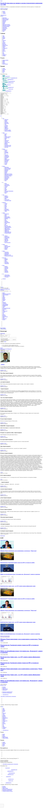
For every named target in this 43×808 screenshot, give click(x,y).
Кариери (4, 21)
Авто (3, 41)
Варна (4, 70)
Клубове (4, 50)
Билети (4, 319)
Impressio (4, 302)
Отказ (5, 341)
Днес (3, 295)
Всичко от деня (3, 685)
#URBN (4, 55)
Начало (4, 11)
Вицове (4, 43)
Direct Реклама (5, 737)
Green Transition (5, 304)
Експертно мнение (6, 26)
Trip (3, 52)
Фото (3, 31)
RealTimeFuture (5, 305)
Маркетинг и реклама (6, 25)
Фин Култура (5, 28)
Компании (4, 20)
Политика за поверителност (8, 691)
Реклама (4, 687)
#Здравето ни (5, 48)
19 (6, 678)
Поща (4, 62)
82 (6, 672)
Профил (4, 327)
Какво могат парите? (6, 24)
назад (1, 0)
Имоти (4, 23)
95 (6, 666)
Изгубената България (6, 308)
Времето (4, 46)
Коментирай (2, 333)
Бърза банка (5, 27)
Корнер (4, 297)
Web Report (5, 318)
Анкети (4, 42)
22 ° (1, 115)
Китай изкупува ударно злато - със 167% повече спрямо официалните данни (17, 586)
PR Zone (4, 30)
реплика (1, 351)
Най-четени (2, 636)
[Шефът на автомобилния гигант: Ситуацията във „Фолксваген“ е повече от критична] (7, 571)
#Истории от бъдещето (7, 293)
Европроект (5, 689)
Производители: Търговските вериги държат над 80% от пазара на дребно (17, 562)
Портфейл (4, 29)
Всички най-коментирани (5, 635)
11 (6, 684)
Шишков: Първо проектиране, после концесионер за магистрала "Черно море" (18, 550)
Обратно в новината (4, 8)
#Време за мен (5, 45)
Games (4, 47)
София (4, 68)
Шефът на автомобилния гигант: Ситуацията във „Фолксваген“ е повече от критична (20, 574)
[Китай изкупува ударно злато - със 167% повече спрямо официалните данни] (7, 583)
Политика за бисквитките (7, 692)
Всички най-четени (3, 588)
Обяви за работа (5, 60)
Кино (3, 722)
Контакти (4, 787)
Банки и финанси (6, 18)
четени (1, 540)
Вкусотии (4, 44)
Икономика (5, 17)
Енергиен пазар (5, 19)
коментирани (5, 540)
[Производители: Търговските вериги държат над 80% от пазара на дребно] (7, 559)
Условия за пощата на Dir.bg (8, 791)
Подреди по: (2, 349)
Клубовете (4, 309)
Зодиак (4, 311)
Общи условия (5, 788)
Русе (3, 72)
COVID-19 (4, 54)
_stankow (2, 364)
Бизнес (4, 12)
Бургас (4, 71)
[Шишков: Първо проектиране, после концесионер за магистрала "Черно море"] (7, 548)
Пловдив (4, 69)
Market (4, 61)
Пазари (4, 13)
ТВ (3, 51)
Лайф (3, 296)
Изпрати (2, 341)
